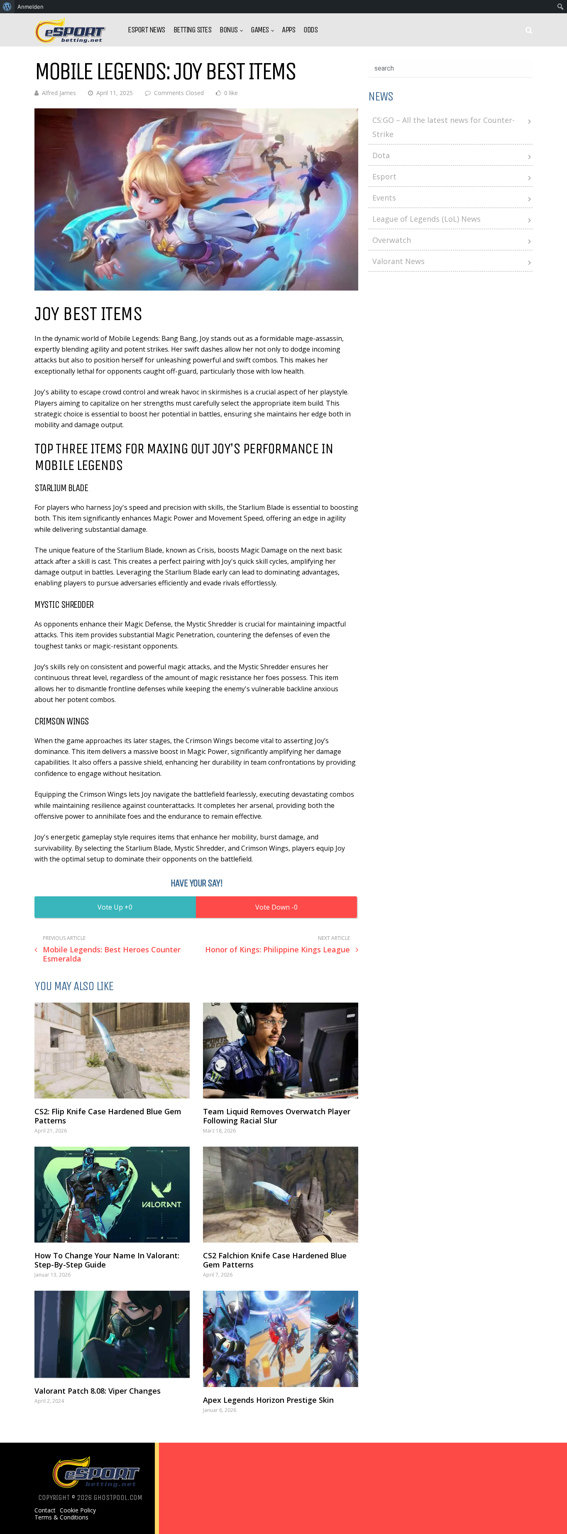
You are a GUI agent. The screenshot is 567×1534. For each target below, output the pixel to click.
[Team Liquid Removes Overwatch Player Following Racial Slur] (280, 1051)
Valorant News (398, 261)
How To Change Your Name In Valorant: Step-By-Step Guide (106, 1260)
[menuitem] (7, 6)
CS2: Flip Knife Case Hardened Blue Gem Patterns (107, 1115)
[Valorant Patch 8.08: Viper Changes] (112, 1334)
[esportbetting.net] (70, 41)
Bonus (229, 30)
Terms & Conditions (61, 1517)
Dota (381, 155)
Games (260, 30)
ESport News (146, 30)
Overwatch (391, 240)
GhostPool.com (117, 1497)
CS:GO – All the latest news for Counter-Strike (443, 127)
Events (384, 198)
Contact (45, 1510)
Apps (288, 30)
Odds (310, 30)
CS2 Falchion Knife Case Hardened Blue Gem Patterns (275, 1260)
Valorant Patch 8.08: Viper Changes (97, 1391)
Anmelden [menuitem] (30, 6)
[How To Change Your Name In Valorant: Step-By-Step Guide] (112, 1195)
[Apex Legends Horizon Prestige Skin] (280, 1339)
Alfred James (59, 93)
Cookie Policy (78, 1510)
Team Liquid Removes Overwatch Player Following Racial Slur (276, 1115)
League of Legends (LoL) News (426, 219)
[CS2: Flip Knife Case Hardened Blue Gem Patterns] (112, 1051)
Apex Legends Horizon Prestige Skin (268, 1400)
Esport (384, 176)
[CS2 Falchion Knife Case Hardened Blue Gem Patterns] (280, 1195)
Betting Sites (193, 30)
